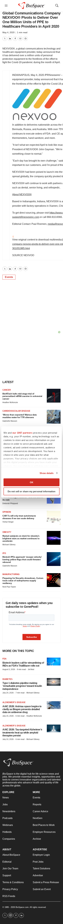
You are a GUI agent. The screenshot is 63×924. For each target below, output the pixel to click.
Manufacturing (11, 574)
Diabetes (7, 679)
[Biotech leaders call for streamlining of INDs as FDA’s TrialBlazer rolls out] (54, 661)
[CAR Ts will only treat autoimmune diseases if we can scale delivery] (54, 518)
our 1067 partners (22, 432)
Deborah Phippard (10, 503)
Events (9, 277)
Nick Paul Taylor (9, 587)
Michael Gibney (8, 545)
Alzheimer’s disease (14, 702)
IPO (4, 553)
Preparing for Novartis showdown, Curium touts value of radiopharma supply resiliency (22, 581)
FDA (4, 659)
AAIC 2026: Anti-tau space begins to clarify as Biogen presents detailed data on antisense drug (22, 709)
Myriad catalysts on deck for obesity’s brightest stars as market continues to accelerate (20, 538)
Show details (47, 473)
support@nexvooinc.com (25, 217)
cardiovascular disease (16, 411)
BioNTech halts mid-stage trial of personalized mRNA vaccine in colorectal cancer (22, 396)
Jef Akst (31, 669)
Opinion (6, 512)
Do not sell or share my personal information (31, 491)
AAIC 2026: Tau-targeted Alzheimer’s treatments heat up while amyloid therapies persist (22, 732)
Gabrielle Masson (9, 421)
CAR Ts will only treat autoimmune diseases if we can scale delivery (19, 517)
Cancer (6, 390)
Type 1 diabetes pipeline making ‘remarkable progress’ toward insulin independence (22, 686)
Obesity (6, 532)
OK (31, 482)
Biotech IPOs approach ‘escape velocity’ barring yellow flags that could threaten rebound (22, 559)
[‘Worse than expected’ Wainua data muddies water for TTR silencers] (54, 417)
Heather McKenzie (10, 402)
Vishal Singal (7, 522)
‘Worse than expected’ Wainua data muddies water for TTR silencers (19, 416)
